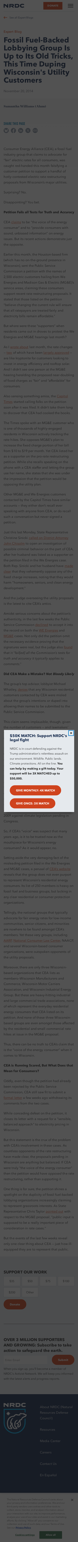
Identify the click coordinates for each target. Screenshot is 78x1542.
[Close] (71, 733)
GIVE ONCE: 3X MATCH (32, 803)
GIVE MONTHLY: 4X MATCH (35, 790)
